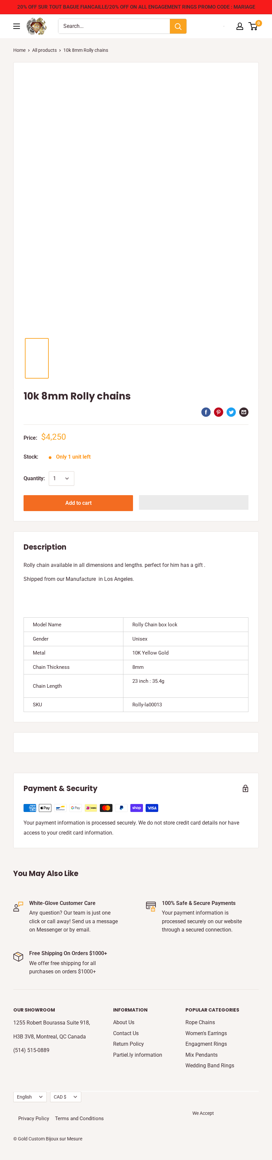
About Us (123, 1022)
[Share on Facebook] (206, 412)
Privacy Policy (33, 1118)
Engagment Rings (206, 1044)
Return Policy (128, 1044)
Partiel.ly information (137, 1055)
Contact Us (126, 1033)
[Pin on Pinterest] (218, 412)
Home (19, 50)
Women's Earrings (206, 1033)
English (24, 1097)
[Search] (178, 26)
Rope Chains (200, 1022)
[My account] (240, 26)
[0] (253, 26)
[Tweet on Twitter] (231, 412)
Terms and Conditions (79, 1118)
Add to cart (78, 503)
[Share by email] (243, 412)
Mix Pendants (201, 1055)
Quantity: (34, 478)
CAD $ (60, 1097)
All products (44, 50)
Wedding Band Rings (209, 1065)
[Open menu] (16, 26)
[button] (193, 502)
